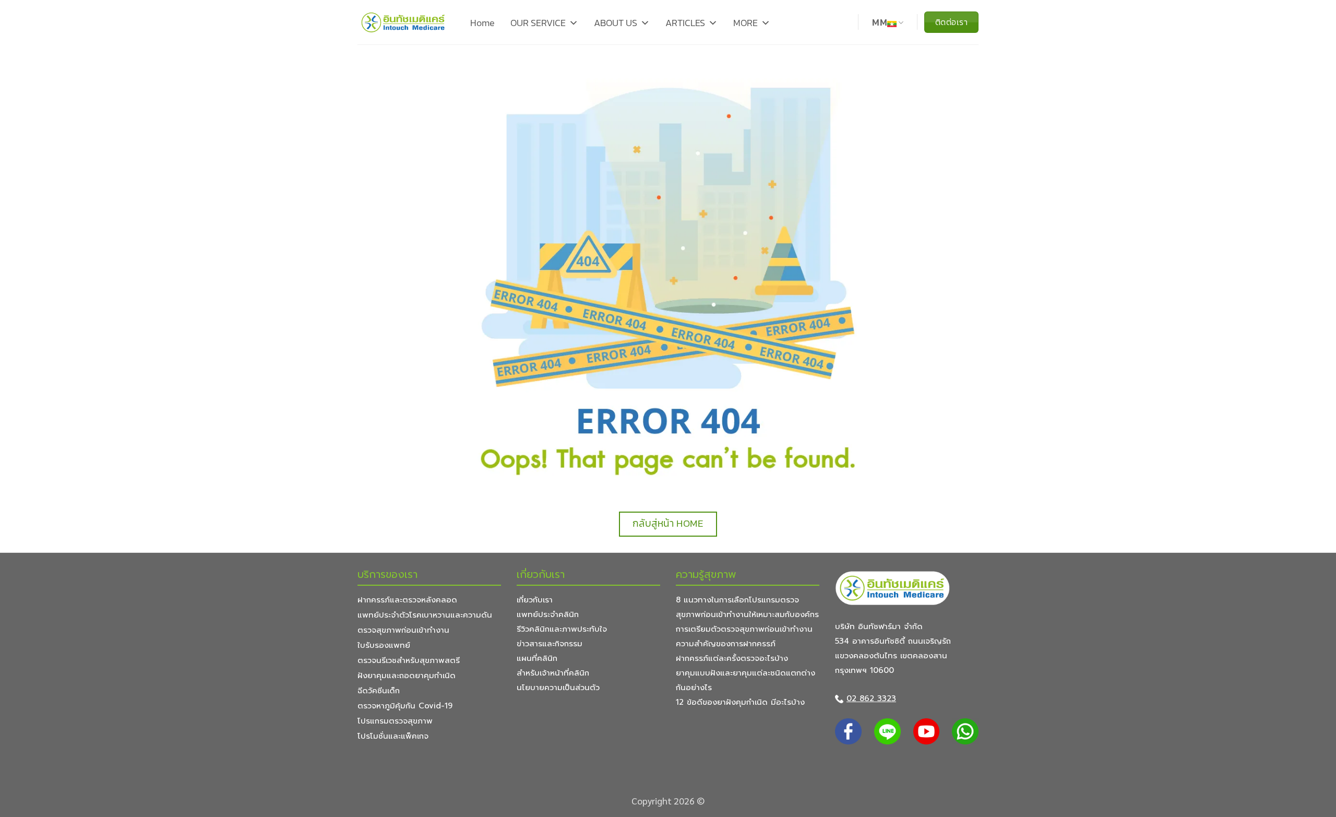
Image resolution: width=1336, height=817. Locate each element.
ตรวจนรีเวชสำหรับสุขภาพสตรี (408, 660)
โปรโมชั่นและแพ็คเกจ (392, 736)
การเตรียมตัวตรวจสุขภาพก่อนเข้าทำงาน (744, 629)
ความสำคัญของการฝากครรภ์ (726, 643)
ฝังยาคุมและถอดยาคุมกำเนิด (406, 675)
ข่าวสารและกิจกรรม (549, 643)
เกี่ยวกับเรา (535, 600)
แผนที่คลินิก (537, 658)
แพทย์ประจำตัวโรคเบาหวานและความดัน (424, 615)
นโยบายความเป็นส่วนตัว (558, 687)
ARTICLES (685, 23)
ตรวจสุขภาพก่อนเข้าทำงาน (403, 630)
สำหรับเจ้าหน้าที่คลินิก (553, 673)
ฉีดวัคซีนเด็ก (378, 690)
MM (879, 23)
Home (482, 23)
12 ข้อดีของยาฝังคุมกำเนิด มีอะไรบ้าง (740, 702)
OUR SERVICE (538, 23)
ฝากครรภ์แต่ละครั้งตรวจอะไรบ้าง (732, 658)
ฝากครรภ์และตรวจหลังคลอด (407, 600)
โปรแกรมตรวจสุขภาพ (395, 721)
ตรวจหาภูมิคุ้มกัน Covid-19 (404, 706)
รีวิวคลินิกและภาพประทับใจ (562, 629)
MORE (745, 23)
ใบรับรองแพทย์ (383, 645)
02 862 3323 (871, 698)
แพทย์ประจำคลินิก (548, 614)
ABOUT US (615, 23)
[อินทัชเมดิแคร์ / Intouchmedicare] (403, 22)
